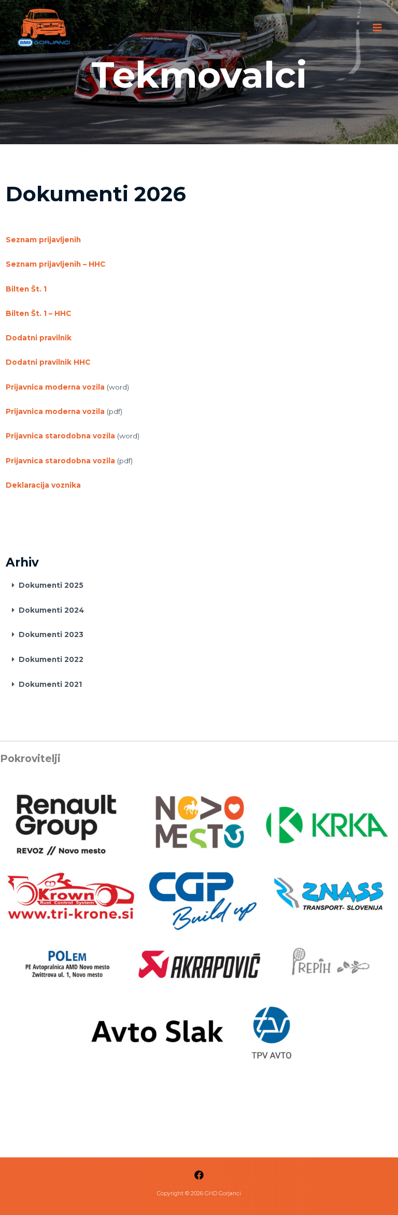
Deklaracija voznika (43, 485)
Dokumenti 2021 (50, 684)
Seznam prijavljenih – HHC (55, 264)
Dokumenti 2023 (51, 634)
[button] (199, 586)
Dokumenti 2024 (51, 610)
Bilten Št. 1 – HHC (38, 313)
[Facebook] (199, 1175)
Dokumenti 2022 (51, 659)
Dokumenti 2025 (51, 585)
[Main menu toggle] (377, 27)
